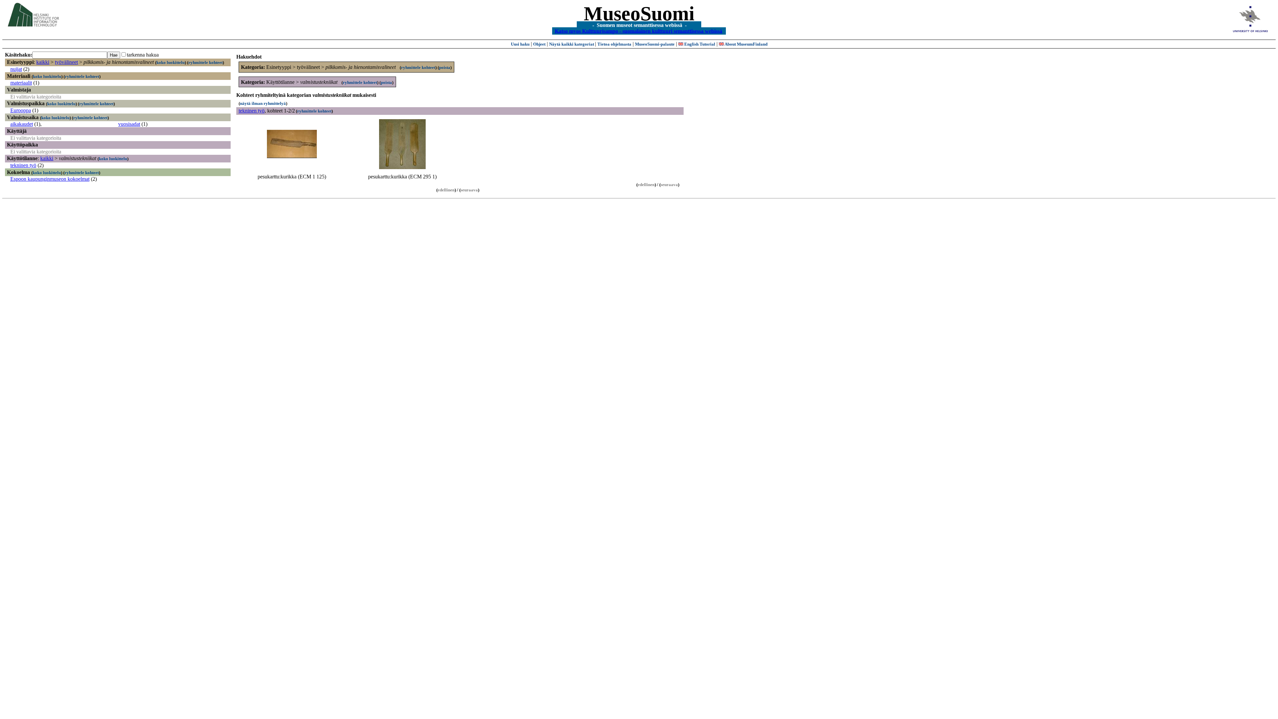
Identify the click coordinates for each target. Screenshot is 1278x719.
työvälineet (66, 62)
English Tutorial (699, 44)
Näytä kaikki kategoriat (572, 44)
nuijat (16, 69)
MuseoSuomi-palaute (655, 44)
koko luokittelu (170, 62)
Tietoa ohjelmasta (614, 44)
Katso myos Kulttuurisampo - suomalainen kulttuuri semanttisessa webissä (638, 31)
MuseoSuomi (639, 14)
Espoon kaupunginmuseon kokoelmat (50, 179)
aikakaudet (21, 124)
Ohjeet (539, 44)
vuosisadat (129, 124)
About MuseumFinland (745, 44)
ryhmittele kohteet (205, 62)
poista (444, 67)
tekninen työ (23, 165)
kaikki (42, 62)
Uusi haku (520, 44)
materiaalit (21, 83)
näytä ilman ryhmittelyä (263, 103)
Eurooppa (20, 110)
